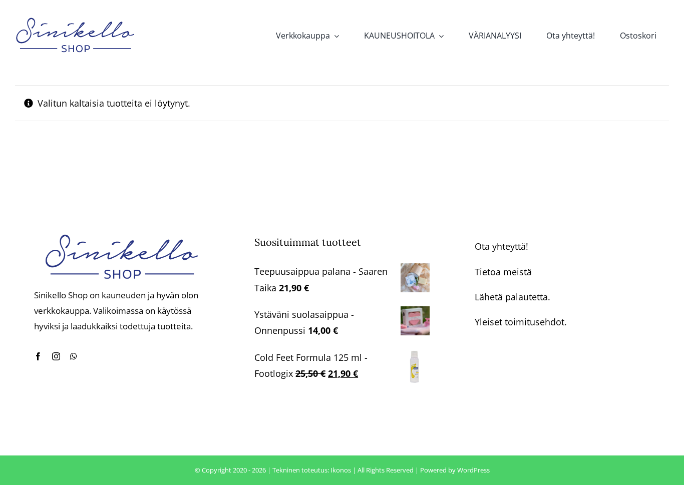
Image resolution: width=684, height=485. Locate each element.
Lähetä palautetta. (512, 297)
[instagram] (56, 356)
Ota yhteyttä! (501, 246)
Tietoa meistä (503, 272)
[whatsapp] (73, 356)
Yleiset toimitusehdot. (521, 322)
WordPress (473, 469)
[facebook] (38, 356)
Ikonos (340, 469)
